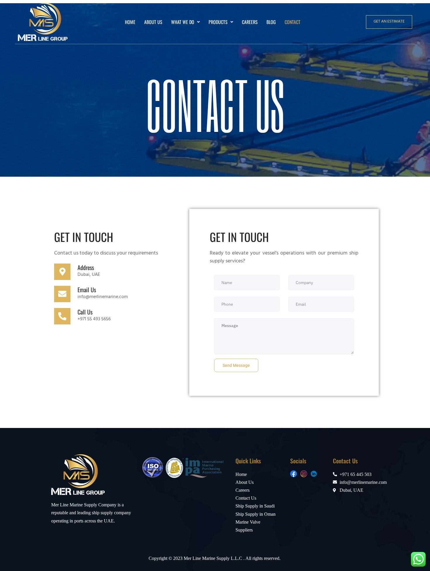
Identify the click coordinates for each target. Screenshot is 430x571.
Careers (250, 21)
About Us (153, 21)
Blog (271, 21)
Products (218, 21)
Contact (292, 21)
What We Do (182, 21)
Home (130, 21)
